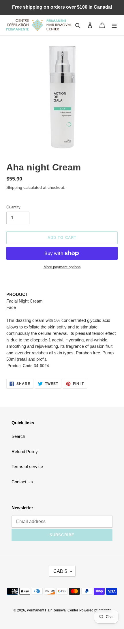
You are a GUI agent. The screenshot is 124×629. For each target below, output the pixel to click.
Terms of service (27, 466)
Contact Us (22, 481)
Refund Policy (25, 451)
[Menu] (114, 25)
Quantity (13, 207)
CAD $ (60, 571)
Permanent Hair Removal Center (52, 610)
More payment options (62, 267)
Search (18, 436)
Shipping (14, 187)
